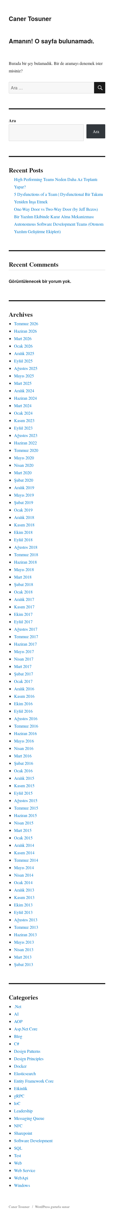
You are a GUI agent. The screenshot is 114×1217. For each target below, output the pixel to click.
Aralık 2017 (24, 599)
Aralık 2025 (24, 353)
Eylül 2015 (23, 793)
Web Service (24, 1170)
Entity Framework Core (34, 1081)
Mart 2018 (23, 577)
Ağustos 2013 (25, 919)
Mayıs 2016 (24, 741)
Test (17, 1155)
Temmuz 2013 (26, 927)
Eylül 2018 (23, 539)
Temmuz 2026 (26, 323)
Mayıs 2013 (24, 942)
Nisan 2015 (23, 823)
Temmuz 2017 (26, 636)
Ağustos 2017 (25, 629)
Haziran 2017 (25, 644)
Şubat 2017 (23, 673)
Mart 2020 (23, 472)
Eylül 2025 (23, 361)
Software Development (33, 1140)
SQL (18, 1148)
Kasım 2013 (24, 897)
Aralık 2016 (24, 688)
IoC (17, 1103)
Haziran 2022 (25, 442)
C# (16, 1043)
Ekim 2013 (23, 904)
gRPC (19, 1096)
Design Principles (28, 1058)
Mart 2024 (23, 405)
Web (18, 1163)
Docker (20, 1066)
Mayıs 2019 (24, 495)
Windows (22, 1185)
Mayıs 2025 (24, 375)
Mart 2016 (23, 755)
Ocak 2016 (23, 770)
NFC (18, 1125)
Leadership (23, 1110)
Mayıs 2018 (24, 569)
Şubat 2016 (23, 763)
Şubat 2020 (23, 480)
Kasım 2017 (24, 606)
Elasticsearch (25, 1073)
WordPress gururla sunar (52, 1206)
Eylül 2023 (23, 428)
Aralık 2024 (24, 390)
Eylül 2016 (23, 711)
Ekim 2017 (23, 614)
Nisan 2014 (23, 875)
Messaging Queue (29, 1118)
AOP (18, 1021)
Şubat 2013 (23, 964)
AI (16, 1014)
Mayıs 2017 (24, 651)
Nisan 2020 (23, 465)
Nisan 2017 (23, 659)
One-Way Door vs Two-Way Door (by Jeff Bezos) (56, 209)
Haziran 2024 (25, 398)
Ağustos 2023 (25, 435)
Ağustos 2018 (25, 547)
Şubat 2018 (23, 584)
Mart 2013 (23, 957)
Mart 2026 (23, 338)
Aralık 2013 (24, 890)
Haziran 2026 (25, 331)
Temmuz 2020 (26, 450)
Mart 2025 (23, 383)
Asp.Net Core (25, 1029)
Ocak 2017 (23, 681)
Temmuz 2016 (26, 726)
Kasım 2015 (24, 785)
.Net (17, 1006)
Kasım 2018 (24, 524)
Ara (12, 120)
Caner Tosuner (30, 18)
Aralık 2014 (24, 845)
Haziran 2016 (25, 733)
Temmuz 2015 (26, 808)
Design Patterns (27, 1051)
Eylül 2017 (23, 621)
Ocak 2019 (23, 510)
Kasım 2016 (24, 696)
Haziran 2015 (25, 815)
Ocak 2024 (23, 413)
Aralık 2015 (24, 778)
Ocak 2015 (23, 837)
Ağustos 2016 (25, 718)
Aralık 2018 (24, 517)
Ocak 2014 (23, 882)
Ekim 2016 (23, 703)
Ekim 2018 (23, 532)
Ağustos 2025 (25, 368)
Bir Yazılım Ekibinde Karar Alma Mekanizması (54, 216)
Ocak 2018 (23, 592)
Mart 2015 (23, 830)
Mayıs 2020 (24, 457)
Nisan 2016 (23, 748)
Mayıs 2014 (24, 867)
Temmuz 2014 (26, 860)
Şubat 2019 (23, 502)
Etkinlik (20, 1088)
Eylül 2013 (23, 912)
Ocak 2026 (23, 346)
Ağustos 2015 (25, 800)
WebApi (21, 1178)
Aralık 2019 (24, 487)
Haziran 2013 (25, 934)
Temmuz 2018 (26, 554)
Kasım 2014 (24, 852)
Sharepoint (23, 1133)
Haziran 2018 (25, 562)
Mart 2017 (23, 666)
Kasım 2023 (24, 420)
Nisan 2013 (23, 949)
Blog (18, 1036)
